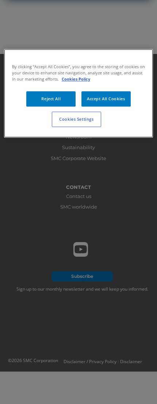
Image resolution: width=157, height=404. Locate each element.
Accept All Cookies (106, 99)
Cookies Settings (76, 119)
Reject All (51, 99)
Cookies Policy (76, 79)
